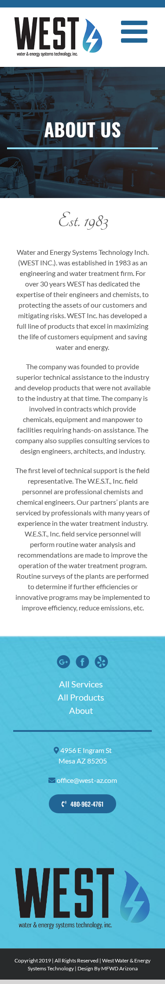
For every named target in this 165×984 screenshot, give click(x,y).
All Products (81, 697)
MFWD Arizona (119, 968)
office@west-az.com (87, 780)
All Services (81, 684)
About (81, 710)
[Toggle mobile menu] (136, 31)
